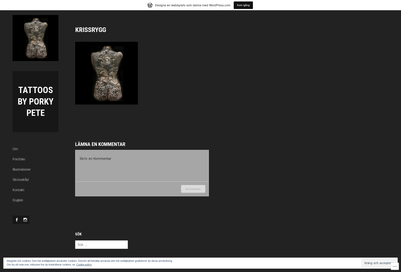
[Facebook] (17, 220)
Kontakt (18, 190)
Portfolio (19, 159)
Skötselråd (21, 179)
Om (15, 149)
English (18, 200)
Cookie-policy (84, 264)
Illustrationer (22, 169)
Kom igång (243, 5)
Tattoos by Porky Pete (35, 101)
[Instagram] (25, 220)
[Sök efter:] (101, 244)
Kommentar (193, 189)
